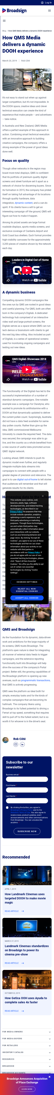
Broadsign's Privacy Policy (22, 810)
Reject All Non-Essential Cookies (27, 590)
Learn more (27, 1089)
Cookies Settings (27, 582)
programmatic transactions (35, 680)
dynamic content (24, 202)
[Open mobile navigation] (50, 10)
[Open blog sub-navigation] (4, 20)
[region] (27, 547)
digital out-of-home (27, 479)
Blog (4, 31)
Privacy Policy (16, 511)
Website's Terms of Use (20, 813)
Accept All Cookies (26, 598)
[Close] (42, 496)
